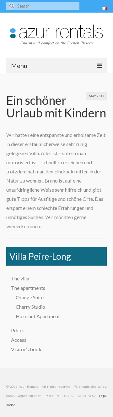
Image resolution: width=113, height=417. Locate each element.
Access (18, 340)
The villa (20, 278)
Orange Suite (30, 297)
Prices (17, 330)
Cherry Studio (30, 307)
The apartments (28, 288)
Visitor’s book (26, 349)
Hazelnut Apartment (38, 316)
